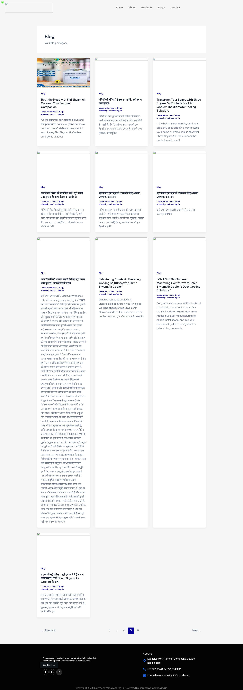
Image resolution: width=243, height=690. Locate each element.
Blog (43, 93)
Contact (175, 7)
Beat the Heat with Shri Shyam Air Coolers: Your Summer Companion (63, 103)
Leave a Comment (49, 111)
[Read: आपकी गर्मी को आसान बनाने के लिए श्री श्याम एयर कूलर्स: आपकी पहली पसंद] (63, 252)
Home (119, 7)
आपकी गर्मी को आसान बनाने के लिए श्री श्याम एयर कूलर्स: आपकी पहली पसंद (63, 281)
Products (146, 7)
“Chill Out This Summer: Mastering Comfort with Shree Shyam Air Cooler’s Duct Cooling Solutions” (178, 284)
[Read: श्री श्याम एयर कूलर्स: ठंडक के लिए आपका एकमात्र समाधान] (121, 166)
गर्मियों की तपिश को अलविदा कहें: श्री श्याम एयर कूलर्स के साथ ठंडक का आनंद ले (62, 194)
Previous (48, 630)
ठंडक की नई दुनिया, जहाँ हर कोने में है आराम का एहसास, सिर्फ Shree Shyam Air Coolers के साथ (62, 577)
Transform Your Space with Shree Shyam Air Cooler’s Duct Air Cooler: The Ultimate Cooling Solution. (179, 105)
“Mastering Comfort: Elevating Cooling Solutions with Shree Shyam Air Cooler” (120, 282)
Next (197, 630)
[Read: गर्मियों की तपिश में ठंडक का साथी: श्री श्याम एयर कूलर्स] (121, 72)
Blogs (161, 7)
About (132, 7)
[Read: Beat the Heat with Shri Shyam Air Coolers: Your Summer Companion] (63, 72)
